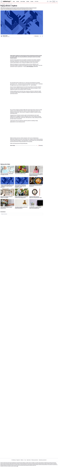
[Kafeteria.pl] (8, 1)
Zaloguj (54, 1)
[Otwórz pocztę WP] (47, 1)
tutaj (17, 466)
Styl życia (36, 1)
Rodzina (27, 1)
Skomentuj (36, 36)
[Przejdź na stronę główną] (1, 2)
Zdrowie (17, 1)
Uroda (14, 1)
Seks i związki (22, 1)
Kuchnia (32, 1)
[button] (50, 1)
